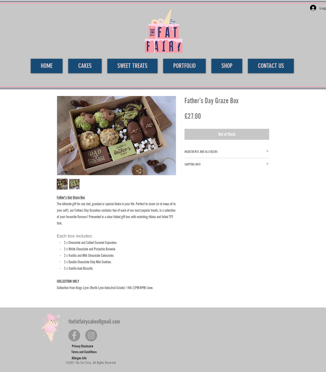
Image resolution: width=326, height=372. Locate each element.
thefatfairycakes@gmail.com (94, 321)
